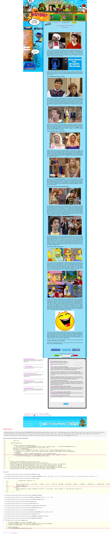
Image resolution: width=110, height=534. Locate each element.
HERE (26, 45)
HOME (25, 31)
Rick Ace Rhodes (54, 391)
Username (27, 46)
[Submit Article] (28, 29)
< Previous (31, 415)
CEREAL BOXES (26, 37)
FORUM (25, 41)
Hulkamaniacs (56, 15)
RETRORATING (35, 414)
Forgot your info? (26, 50)
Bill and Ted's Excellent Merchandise (29, 358)
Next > (50, 415)
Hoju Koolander (65, 27)
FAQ (24, 42)
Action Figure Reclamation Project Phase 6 (30, 373)
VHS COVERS (26, 36)
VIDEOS (25, 34)
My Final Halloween (80, 16)
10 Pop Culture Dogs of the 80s (69, 16)
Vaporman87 (53, 395)
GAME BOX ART (27, 38)
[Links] (43, 424)
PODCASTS (26, 40)
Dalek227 (52, 366)
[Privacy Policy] (56, 425)
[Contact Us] (72, 425)
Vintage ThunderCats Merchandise (29, 380)
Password (27, 48)
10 (47, 415)
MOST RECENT (27, 414)
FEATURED (41, 414)
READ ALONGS (26, 39)
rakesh (52, 361)
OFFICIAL (47, 414)
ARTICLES (25, 33)
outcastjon (52, 380)
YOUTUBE (26, 32)
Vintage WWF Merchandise (28, 366)
